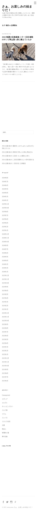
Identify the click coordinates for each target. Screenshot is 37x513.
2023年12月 (5, 275)
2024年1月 (5, 272)
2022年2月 (5, 350)
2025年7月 (5, 215)
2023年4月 (5, 298)
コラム (4, 414)
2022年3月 (5, 347)
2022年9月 (5, 324)
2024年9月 (5, 245)
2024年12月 (5, 234)
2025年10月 (5, 208)
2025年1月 (5, 230)
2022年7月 (5, 332)
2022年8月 (5, 328)
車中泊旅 (4, 436)
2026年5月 (5, 189)
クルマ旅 (4, 410)
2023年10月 (5, 283)
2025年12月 (5, 204)
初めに (4, 429)
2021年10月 (5, 366)
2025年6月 (5, 219)
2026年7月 (5, 181)
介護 (3, 425)
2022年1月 (5, 354)
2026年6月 (5, 185)
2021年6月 (5, 381)
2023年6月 (5, 290)
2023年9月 (5, 287)
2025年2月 (5, 226)
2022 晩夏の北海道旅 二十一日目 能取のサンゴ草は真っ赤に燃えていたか (17, 38)
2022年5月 (5, 339)
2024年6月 (5, 253)
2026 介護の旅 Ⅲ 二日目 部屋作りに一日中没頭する (18, 159)
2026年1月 (5, 200)
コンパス (4, 417)
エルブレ (4, 403)
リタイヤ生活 (6, 421)
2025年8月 (5, 211)
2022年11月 (5, 317)
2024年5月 (5, 257)
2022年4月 (5, 343)
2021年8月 (5, 373)
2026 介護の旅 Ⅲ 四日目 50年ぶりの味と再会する (17, 152)
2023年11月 (5, 279)
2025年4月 (5, 223)
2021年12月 (5, 358)
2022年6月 (5, 335)
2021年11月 (5, 362)
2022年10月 (5, 320)
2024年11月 (5, 238)
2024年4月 (5, 260)
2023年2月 (5, 305)
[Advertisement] (18, 106)
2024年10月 (5, 241)
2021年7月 (5, 377)
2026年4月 (5, 193)
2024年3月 (5, 264)
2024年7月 (5, 249)
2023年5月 (5, 294)
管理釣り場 (5, 433)
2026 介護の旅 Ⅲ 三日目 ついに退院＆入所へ (16, 156)
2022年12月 (5, 313)
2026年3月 (5, 196)
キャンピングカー (7, 406)
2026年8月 (5, 178)
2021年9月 (5, 369)
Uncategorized (6, 395)
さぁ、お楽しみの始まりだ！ (17, 8)
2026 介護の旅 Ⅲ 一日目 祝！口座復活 (14, 163)
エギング (4, 399)
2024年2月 (5, 268)
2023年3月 (5, 302)
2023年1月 (5, 309)
